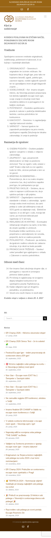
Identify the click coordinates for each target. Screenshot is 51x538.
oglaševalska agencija (30, 522)
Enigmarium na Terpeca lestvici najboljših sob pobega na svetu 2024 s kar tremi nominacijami (24, 458)
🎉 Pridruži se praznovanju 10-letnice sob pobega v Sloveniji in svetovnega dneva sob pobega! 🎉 (25, 498)
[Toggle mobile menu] (45, 16)
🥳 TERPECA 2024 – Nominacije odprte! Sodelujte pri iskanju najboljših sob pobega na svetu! (24, 484)
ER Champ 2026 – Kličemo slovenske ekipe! (25, 333)
